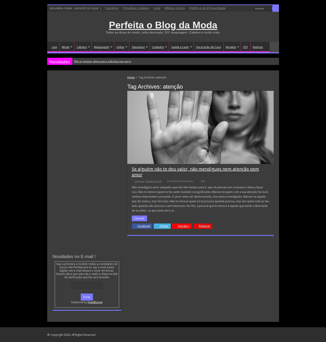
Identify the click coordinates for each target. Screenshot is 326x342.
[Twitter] (245, 8)
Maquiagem (101, 47)
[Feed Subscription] (272, 86)
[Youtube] (249, 8)
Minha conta (175, 8)
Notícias (258, 47)
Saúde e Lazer (180, 47)
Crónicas (139, 181)
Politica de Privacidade (207, 8)
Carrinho (112, 8)
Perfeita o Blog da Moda (163, 25)
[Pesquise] (275, 8)
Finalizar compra (136, 8)
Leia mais (139, 218)
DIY (245, 47)
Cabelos (82, 47)
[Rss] (232, 8)
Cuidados (158, 47)
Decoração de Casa (208, 47)
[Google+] (236, 8)
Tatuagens (138, 47)
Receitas (231, 47)
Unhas (120, 47)
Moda (65, 47)
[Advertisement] (87, 109)
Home (131, 77)
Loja (157, 8)
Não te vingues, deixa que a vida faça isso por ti (102, 61)
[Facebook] (240, 8)
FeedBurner (95, 302)
